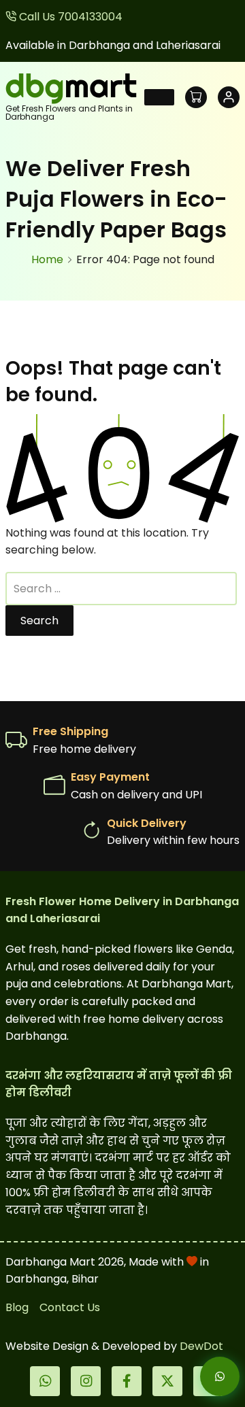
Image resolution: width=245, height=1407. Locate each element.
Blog (17, 1307)
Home (47, 259)
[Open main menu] (159, 97)
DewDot (201, 1346)
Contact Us (69, 1307)
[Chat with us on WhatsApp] (208, 1376)
